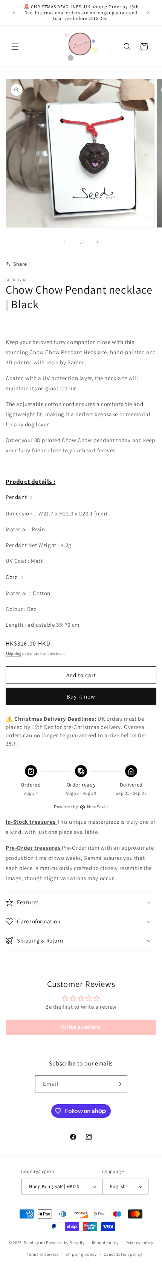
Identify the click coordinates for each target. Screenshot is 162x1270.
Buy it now (81, 696)
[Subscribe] (118, 1084)
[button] (15, 46)
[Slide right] (97, 241)
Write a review (81, 1027)
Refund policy (105, 1242)
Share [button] (20, 264)
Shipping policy (81, 1254)
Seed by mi (34, 1242)
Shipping (13, 653)
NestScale (97, 807)
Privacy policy (139, 1242)
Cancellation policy (123, 1254)
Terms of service (42, 1254)
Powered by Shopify (65, 1242)
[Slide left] (64, 241)
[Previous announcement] (14, 12)
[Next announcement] (148, 12)
